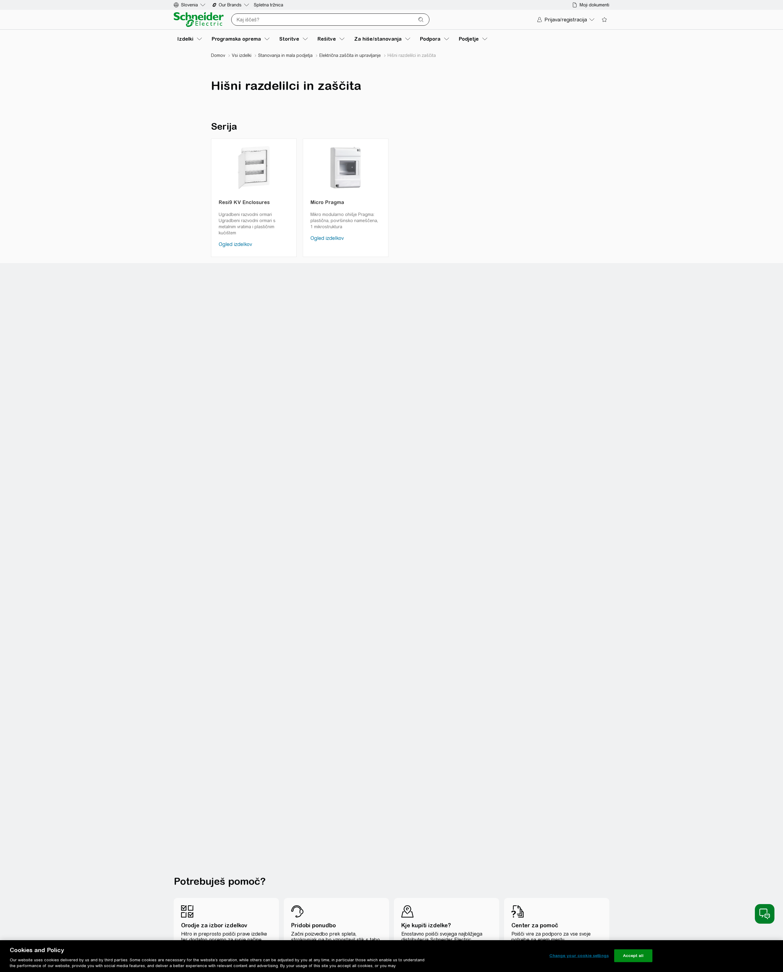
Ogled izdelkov (235, 244)
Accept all (633, 955)
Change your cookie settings (579, 955)
